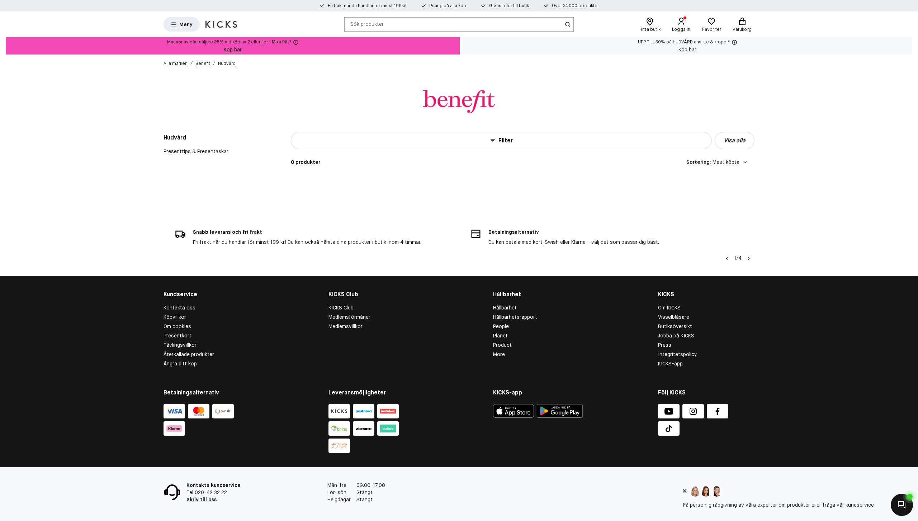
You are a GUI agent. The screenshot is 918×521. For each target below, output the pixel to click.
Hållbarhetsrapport (515, 317)
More (499, 354)
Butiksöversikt (675, 326)
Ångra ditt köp (180, 363)
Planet (500, 335)
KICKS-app (670, 363)
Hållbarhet (505, 307)
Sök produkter (367, 24)
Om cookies (177, 326)
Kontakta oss (179, 307)
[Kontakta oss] (902, 505)
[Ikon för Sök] (567, 24)
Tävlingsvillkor (180, 345)
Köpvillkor (175, 317)
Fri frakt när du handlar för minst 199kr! (367, 6)
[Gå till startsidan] (221, 24)
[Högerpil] (748, 258)
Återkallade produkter (189, 354)
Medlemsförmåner (349, 317)
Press (664, 345)
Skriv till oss (201, 499)
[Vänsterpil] (727, 258)
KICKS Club (341, 307)
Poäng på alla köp (447, 6)
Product (502, 345)
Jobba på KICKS (676, 335)
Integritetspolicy (677, 354)
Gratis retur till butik (509, 6)
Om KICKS (669, 307)
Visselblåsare (673, 317)
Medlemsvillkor (345, 326)
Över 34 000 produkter (575, 6)
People (501, 326)
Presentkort (177, 335)
